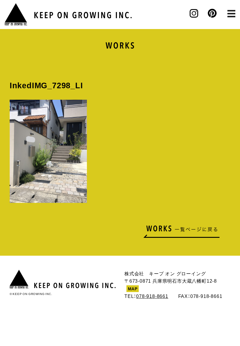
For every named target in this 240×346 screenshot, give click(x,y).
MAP (133, 288)
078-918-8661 (152, 295)
